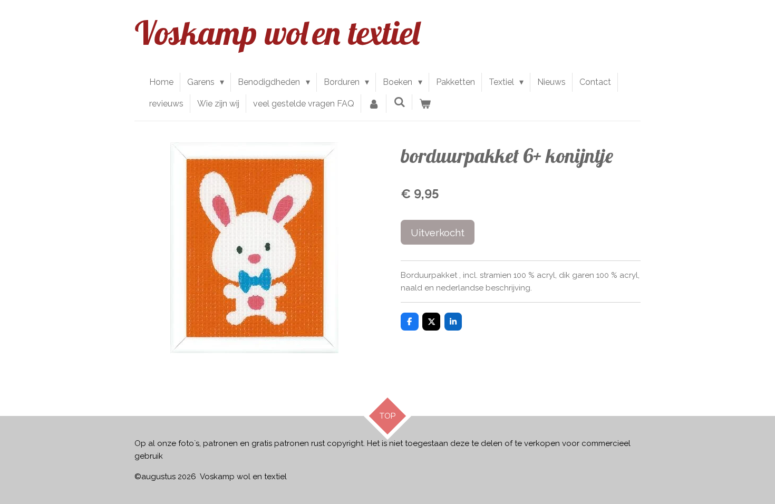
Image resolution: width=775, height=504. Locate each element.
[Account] (373, 103)
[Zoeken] (399, 102)
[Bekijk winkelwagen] (425, 103)
